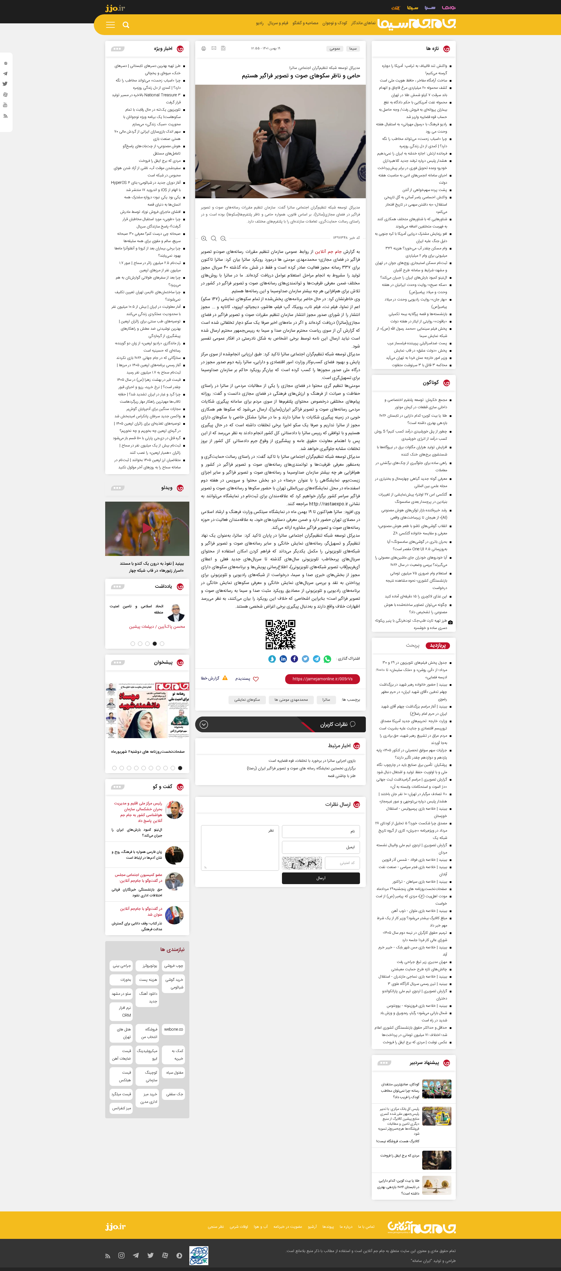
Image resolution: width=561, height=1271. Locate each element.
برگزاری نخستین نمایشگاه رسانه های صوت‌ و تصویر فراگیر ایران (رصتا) (301, 768)
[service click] (396, 9)
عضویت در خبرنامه (287, 1227)
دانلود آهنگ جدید (148, 998)
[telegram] (6, 75)
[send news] (214, 49)
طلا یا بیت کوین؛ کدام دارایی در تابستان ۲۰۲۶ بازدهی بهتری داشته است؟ (398, 1187)
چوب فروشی (173, 966)
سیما (353, 49)
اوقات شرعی (239, 1227)
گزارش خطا (210, 678)
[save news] (223, 49)
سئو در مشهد (121, 994)
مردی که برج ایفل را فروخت (399, 1156)
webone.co (173, 1029)
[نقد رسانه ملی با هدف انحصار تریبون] (140, 612)
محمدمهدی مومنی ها (291, 700)
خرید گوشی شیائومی (174, 984)
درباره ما (346, 1227)
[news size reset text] (214, 239)
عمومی (335, 49)
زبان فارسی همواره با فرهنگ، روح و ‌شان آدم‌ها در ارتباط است (137, 855)
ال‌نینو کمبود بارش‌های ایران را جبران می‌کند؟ (137, 833)
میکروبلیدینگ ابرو (147, 1055)
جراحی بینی (122, 966)
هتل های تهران (124, 1033)
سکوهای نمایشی (247, 700)
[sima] (417, 25)
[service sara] (430, 9)
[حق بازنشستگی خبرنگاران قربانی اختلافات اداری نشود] (174, 885)
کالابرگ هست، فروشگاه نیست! (397, 1141)
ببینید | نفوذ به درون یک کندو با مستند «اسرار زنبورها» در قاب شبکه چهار (152, 567)
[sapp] (6, 106)
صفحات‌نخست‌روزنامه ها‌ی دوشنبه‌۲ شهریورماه (148, 752)
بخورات (125, 980)
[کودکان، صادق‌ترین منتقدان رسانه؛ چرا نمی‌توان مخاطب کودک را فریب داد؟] (435, 1089)
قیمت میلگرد (121, 1094)
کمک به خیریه (177, 1055)
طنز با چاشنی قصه (342, 776)
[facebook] (294, 659)
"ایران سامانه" (421, 1261)
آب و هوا (261, 1227)
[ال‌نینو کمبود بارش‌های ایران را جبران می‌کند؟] (174, 820)
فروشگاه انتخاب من (149, 1033)
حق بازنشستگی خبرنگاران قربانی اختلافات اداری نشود (137, 892)
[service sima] (412, 9)
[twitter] (6, 85)
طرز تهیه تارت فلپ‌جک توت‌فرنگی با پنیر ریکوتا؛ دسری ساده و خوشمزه (411, 624)
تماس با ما (366, 1227)
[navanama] (449, 9)
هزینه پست (148, 980)
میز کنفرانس (121, 1108)
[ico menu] (112, 24)
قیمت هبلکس (125, 1077)
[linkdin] (283, 659)
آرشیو (312, 1227)
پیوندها (328, 1227)
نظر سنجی (216, 1227)
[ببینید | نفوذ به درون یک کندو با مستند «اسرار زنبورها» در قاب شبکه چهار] (147, 529)
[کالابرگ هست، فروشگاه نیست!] (435, 1126)
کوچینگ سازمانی (151, 1077)
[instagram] (6, 64)
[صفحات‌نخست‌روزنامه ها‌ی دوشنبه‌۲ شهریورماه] (147, 710)
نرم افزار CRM (125, 1012)
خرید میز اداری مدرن (148, 1098)
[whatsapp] (327, 659)
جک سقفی (174, 1094)
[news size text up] (204, 239)
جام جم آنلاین (328, 251)
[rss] (6, 117)
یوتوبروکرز (150, 966)
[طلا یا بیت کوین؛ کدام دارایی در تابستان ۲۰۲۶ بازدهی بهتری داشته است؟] (435, 1186)
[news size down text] (223, 239)
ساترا (326, 700)
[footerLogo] (422, 1227)
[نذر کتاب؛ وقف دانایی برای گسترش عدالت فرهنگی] (174, 919)
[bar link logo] (115, 9)
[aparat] (6, 96)
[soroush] (272, 659)
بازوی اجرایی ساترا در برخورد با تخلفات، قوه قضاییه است (312, 761)
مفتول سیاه (175, 1073)
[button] (162, 643)
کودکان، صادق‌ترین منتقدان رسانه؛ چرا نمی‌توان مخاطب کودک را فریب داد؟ (400, 1091)
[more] (384, 1062)
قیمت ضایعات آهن (121, 1055)
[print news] (203, 49)
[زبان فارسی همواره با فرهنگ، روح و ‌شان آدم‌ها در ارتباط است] (174, 855)
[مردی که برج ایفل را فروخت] (435, 1160)
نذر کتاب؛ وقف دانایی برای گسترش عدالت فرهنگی (137, 926)
